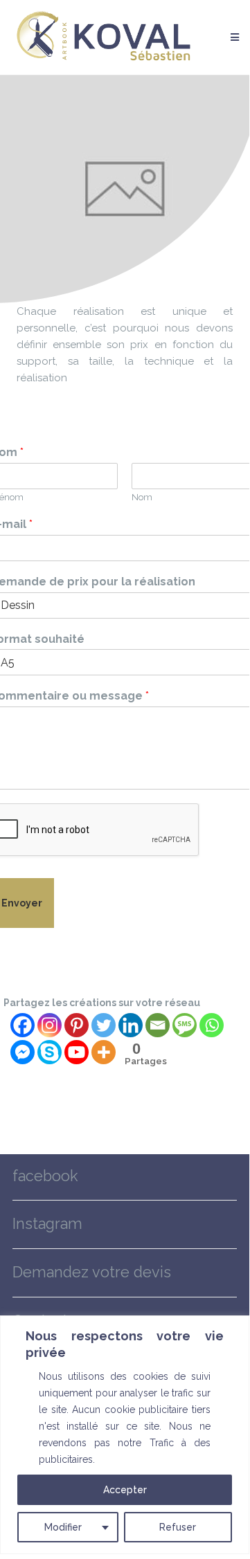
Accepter (125, 1489)
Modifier (63, 1527)
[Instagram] (49, 1025)
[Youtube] (76, 1052)
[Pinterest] (76, 1025)
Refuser (177, 1527)
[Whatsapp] (211, 1025)
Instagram (47, 1223)
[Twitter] (103, 1025)
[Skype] (49, 1052)
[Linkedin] (130, 1025)
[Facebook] (22, 1025)
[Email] (157, 1025)
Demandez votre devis (91, 1272)
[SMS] (184, 1025)
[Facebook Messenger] (22, 1052)
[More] (103, 1052)
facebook (45, 1176)
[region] (124, 1434)
